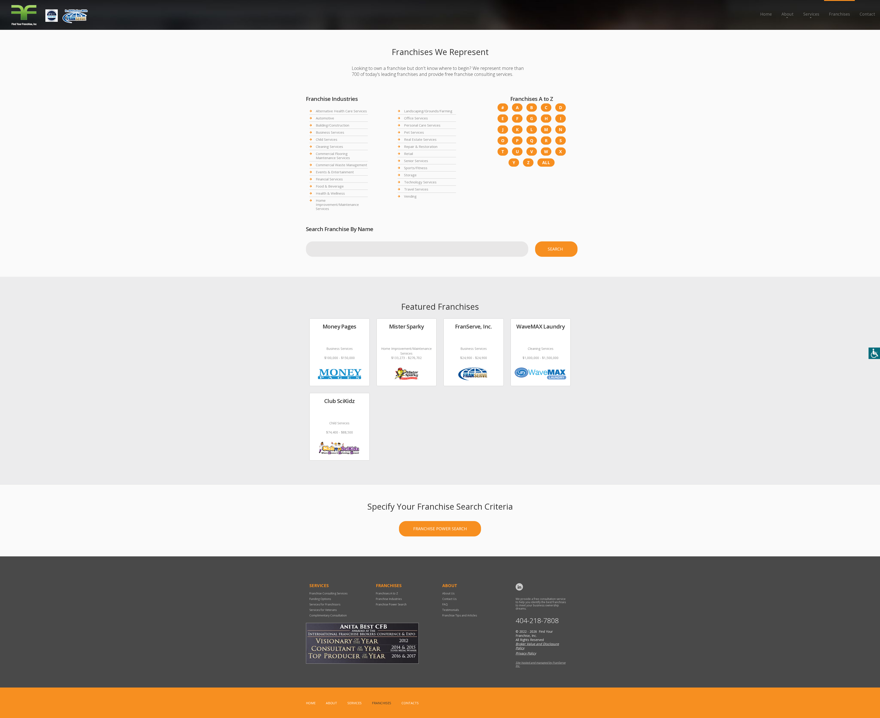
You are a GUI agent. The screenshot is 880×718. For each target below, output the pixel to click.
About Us (448, 593)
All (546, 162)
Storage (410, 175)
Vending (410, 196)
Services (811, 14)
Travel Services (416, 189)
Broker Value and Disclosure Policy (537, 646)
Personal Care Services (422, 125)
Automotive (325, 118)
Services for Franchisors (324, 604)
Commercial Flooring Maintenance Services (333, 155)
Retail (408, 153)
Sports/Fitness (415, 168)
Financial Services (329, 179)
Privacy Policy (526, 653)
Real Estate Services (420, 139)
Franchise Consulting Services (328, 593)
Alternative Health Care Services (341, 111)
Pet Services (414, 132)
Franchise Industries (389, 599)
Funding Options (320, 599)
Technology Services (420, 182)
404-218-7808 (537, 620)
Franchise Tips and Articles (459, 615)
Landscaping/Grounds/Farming (428, 111)
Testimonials (450, 610)
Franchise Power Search (440, 528)
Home (766, 14)
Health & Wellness (330, 193)
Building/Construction (332, 125)
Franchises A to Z (387, 593)
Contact (867, 14)
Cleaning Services (329, 146)
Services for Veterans (323, 610)
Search (555, 249)
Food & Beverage (330, 186)
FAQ (445, 604)
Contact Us (449, 599)
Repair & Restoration (420, 146)
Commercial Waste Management (341, 165)
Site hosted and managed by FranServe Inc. (541, 664)
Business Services (330, 132)
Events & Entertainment (335, 172)
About (787, 14)
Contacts (410, 703)
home (311, 703)
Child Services (326, 139)
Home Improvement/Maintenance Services (337, 204)
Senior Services (416, 160)
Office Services (416, 118)
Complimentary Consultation (328, 615)
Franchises (839, 14)
